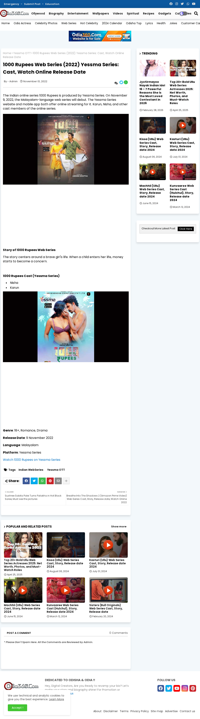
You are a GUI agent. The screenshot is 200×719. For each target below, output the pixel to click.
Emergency (12, 4)
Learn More (56, 699)
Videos (118, 13)
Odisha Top (134, 23)
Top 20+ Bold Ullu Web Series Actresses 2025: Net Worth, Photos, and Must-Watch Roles (23, 565)
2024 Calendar (112, 23)
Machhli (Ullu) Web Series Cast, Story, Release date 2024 (22, 609)
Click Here (185, 229)
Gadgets (164, 13)
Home (6, 23)
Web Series (68, 23)
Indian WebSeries (31, 470)
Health (161, 23)
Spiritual (133, 13)
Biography (56, 13)
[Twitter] (34, 481)
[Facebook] (26, 481)
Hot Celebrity (89, 23)
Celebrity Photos (46, 23)
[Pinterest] (50, 481)
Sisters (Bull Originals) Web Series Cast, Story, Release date (106, 609)
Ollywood (38, 13)
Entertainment (78, 13)
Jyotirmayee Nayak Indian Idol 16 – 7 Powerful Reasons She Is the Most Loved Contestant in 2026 (152, 92)
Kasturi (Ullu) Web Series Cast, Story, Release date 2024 (107, 563)
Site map (157, 711)
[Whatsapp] (42, 481)
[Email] (58, 481)
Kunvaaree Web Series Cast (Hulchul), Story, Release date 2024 (63, 609)
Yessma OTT (22, 53)
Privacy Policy (139, 711)
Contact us (187, 711)
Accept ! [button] (17, 708)
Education (52, 4)
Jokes (173, 23)
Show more (118, 526)
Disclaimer (111, 711)
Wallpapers (100, 13)
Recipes (148, 13)
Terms (124, 711)
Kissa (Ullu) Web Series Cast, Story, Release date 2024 (65, 563)
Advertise (171, 711)
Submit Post (32, 4)
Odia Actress (22, 23)
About (97, 711)
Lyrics (149, 23)
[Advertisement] (66, 220)
